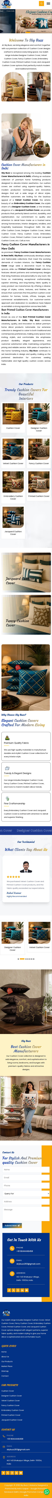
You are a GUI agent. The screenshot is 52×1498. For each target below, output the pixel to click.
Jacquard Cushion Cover (11, 1420)
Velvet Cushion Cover (10, 1400)
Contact (5, 1376)
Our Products (7, 1361)
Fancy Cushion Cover (10, 1405)
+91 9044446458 (24, 1251)
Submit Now (11, 1225)
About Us (5, 1356)
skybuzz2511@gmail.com (28, 1263)
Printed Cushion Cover (10, 1415)
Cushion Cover (7, 1391)
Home (4, 1352)
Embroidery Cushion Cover (12, 1410)
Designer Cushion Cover (11, 1396)
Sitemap (5, 1371)
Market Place (6, 1366)
